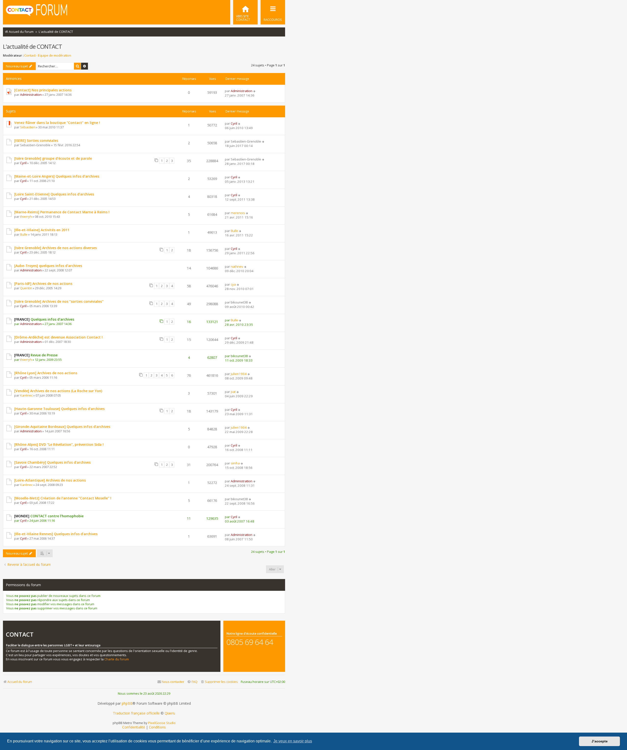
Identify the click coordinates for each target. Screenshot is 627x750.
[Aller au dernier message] (254, 91)
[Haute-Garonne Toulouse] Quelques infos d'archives (59, 408)
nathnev (237, 266)
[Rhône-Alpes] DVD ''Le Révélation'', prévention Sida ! (59, 444)
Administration (31, 94)
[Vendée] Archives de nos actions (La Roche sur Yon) (58, 390)
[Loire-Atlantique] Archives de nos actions (50, 480)
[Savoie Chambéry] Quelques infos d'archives (52, 462)
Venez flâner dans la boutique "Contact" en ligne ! (57, 122)
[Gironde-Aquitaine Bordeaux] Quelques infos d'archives (62, 426)
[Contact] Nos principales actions (43, 90)
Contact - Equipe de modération (47, 55)
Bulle (23, 234)
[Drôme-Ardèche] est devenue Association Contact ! (58, 337)
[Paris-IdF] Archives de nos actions (43, 283)
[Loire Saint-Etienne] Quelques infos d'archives (54, 194)
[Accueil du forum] (36, 12)
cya (233, 284)
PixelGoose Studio (162, 723)
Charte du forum (116, 659)
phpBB (127, 703)
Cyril (234, 123)
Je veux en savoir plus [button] (292, 741)
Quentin (26, 288)
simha (235, 463)
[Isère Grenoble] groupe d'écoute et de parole (53, 158)
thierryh (26, 216)
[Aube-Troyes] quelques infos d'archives (48, 265)
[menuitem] (245, 12)
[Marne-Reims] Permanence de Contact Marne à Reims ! (61, 212)
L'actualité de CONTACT (32, 46)
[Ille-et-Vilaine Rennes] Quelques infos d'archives (55, 534)
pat (233, 391)
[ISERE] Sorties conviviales (36, 140)
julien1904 (239, 374)
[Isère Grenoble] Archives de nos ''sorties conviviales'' (58, 301)
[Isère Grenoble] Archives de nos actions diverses (55, 247)
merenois (238, 213)
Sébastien (27, 127)
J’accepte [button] (599, 741)
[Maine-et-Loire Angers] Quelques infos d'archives (56, 176)
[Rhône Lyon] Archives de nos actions (45, 373)
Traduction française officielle (136, 713)
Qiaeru (170, 713)
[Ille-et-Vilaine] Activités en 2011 (41, 230)
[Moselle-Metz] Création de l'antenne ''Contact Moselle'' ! (62, 498)
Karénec (26, 395)
